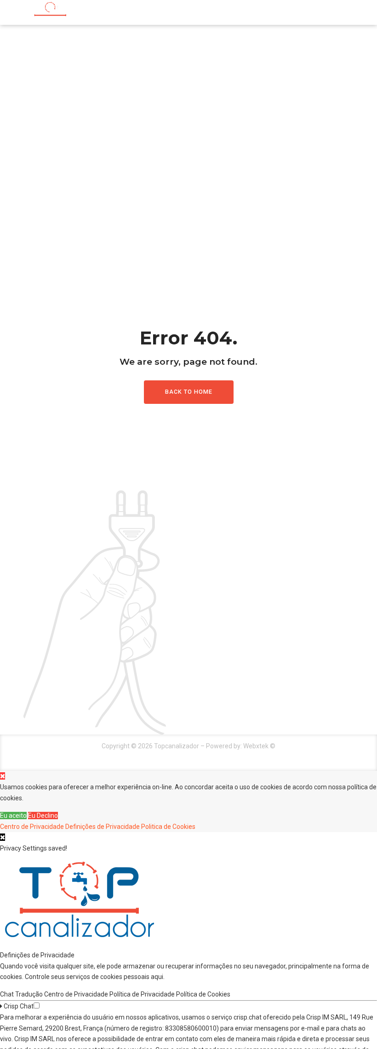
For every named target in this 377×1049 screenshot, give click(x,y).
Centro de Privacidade (32, 826)
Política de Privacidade (142, 994)
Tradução (29, 994)
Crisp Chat (18, 1006)
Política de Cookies (204, 994)
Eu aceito (13, 815)
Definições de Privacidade (102, 826)
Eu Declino (43, 815)
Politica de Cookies (168, 826)
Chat (7, 994)
